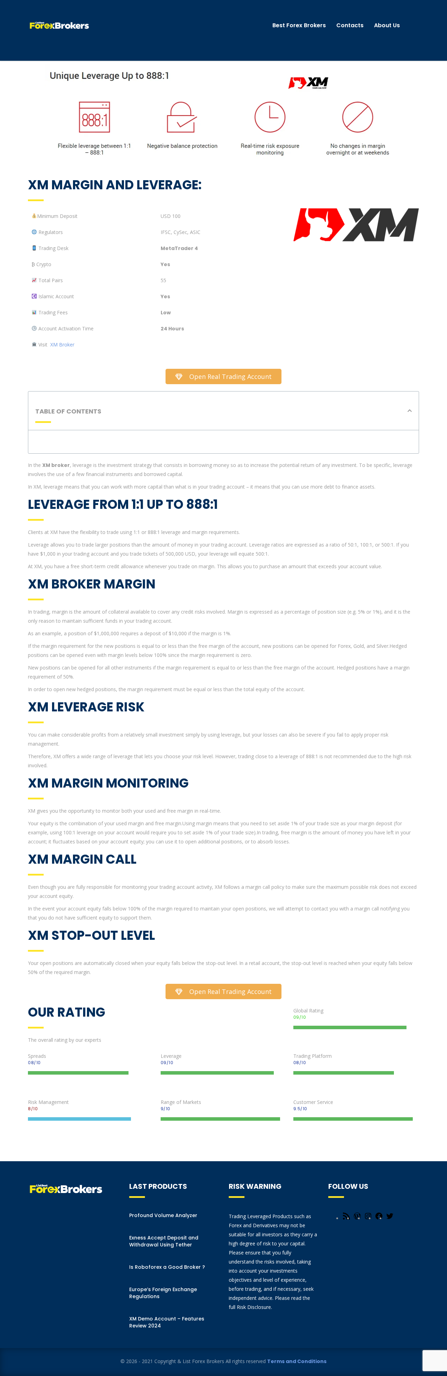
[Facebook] (379, 1218)
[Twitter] (390, 1218)
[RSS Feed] (346, 1218)
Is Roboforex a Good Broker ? (167, 1267)
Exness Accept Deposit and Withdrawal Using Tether (163, 1241)
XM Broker (62, 344)
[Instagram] (368, 1218)
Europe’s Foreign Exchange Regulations (163, 1293)
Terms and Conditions (297, 1361)
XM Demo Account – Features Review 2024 (166, 1322)
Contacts (350, 25)
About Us (387, 25)
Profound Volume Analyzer (163, 1215)
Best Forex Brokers (299, 25)
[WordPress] (357, 1218)
